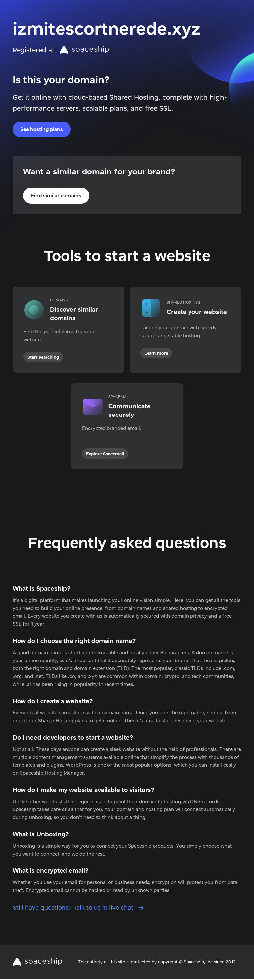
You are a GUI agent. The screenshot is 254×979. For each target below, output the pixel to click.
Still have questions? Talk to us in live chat (74, 907)
